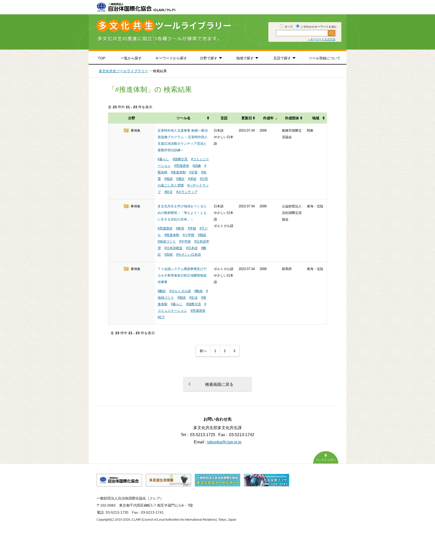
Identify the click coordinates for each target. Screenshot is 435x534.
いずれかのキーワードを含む (318, 26)
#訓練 (197, 166)
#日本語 (192, 248)
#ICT (161, 317)
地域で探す (245, 58)
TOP (101, 58)
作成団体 (292, 118)
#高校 (168, 254)
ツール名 (183, 118)
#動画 (198, 291)
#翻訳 (162, 291)
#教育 (180, 228)
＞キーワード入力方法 (321, 39)
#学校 (192, 228)
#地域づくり (167, 241)
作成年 (268, 118)
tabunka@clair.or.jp (224, 442)
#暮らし (163, 159)
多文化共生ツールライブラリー (123, 71)
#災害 (193, 172)
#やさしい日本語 (188, 254)
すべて (288, 26)
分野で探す (209, 58)
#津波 (192, 179)
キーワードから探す (171, 58)
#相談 (168, 179)
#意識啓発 (181, 166)
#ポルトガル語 (180, 291)
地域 (315, 118)
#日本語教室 (173, 248)
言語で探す (282, 58)
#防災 (168, 192)
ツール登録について (324, 58)
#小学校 (188, 235)
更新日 (246, 118)
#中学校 (185, 241)
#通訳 (180, 179)
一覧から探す (131, 58)
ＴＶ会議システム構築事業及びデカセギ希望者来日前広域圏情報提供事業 (182, 275)
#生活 (193, 297)
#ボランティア (187, 192)
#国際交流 (180, 159)
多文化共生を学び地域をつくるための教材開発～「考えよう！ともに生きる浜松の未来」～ (182, 212)
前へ (203, 351)
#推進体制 (178, 172)
